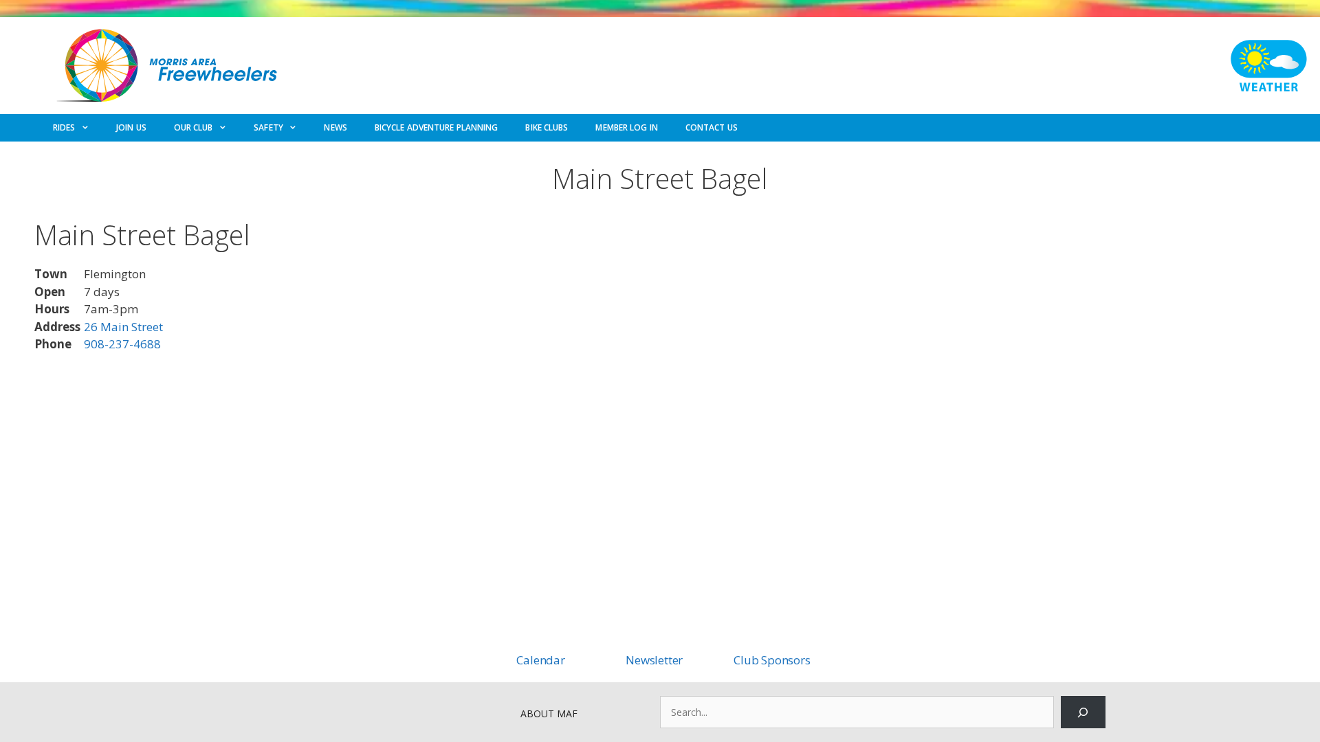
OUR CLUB (193, 127)
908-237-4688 (122, 344)
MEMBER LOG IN (626, 127)
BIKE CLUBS (546, 127)
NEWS (335, 127)
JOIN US (131, 127)
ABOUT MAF (549, 713)
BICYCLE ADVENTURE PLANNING (436, 127)
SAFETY (268, 127)
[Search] (1083, 712)
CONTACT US (711, 127)
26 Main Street (123, 327)
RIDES (64, 127)
